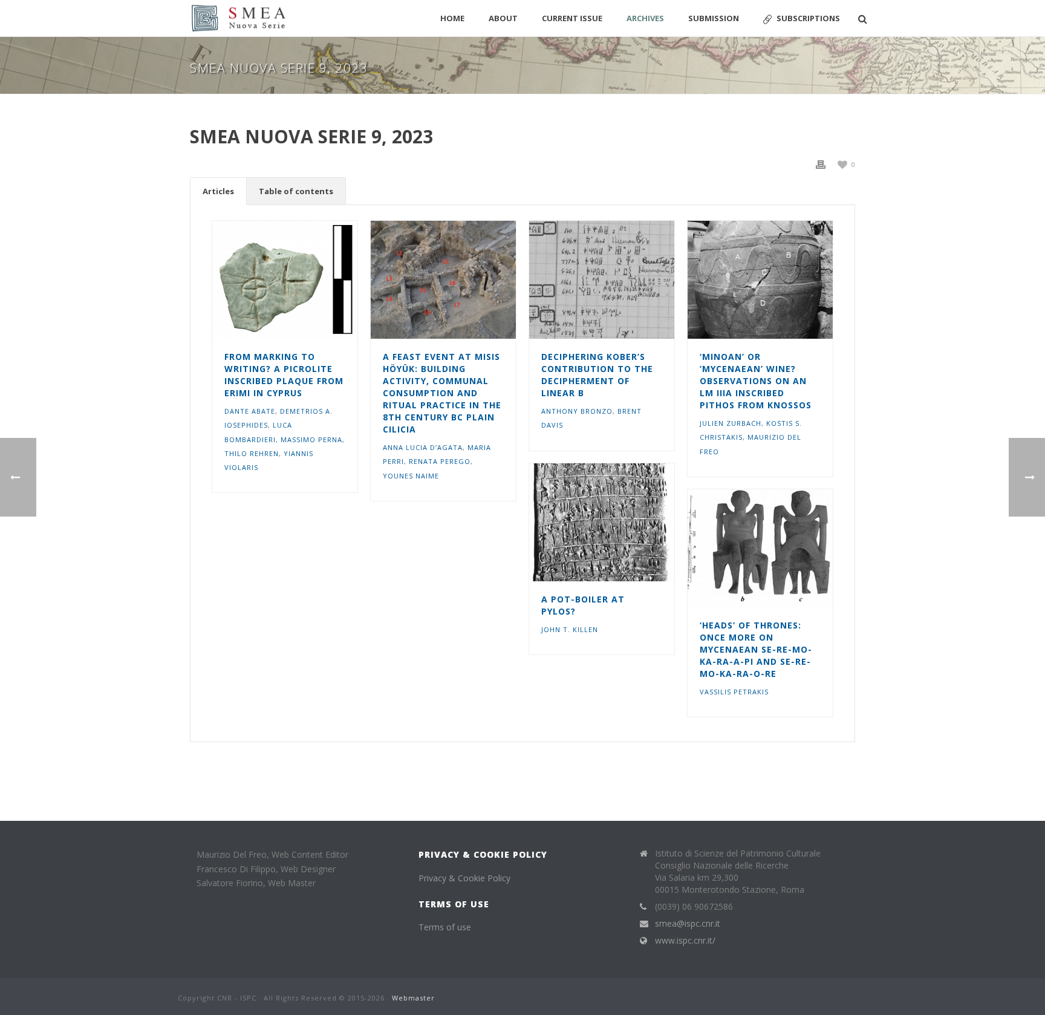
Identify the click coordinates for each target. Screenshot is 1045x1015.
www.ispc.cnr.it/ (685, 940)
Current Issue (572, 18)
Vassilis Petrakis (734, 691)
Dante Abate (249, 411)
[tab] (218, 191)
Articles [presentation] (218, 191)
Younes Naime (411, 475)
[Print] (820, 164)
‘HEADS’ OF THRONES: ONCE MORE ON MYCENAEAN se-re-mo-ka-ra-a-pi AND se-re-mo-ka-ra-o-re (756, 649)
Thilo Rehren (251, 453)
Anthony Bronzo (577, 411)
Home (452, 18)
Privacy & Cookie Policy (464, 878)
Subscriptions (808, 18)
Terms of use (444, 927)
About (503, 18)
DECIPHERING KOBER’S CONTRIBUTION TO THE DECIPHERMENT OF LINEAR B (597, 375)
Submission (713, 18)
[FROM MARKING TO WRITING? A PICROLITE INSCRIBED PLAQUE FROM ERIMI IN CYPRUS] (306, 280)
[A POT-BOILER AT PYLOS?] (623, 522)
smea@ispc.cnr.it (687, 923)
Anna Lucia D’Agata (423, 447)
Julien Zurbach (730, 423)
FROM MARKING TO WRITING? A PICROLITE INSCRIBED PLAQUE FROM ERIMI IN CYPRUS (283, 375)
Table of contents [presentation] (296, 191)
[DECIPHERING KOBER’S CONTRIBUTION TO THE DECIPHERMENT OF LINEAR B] (623, 280)
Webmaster (413, 997)
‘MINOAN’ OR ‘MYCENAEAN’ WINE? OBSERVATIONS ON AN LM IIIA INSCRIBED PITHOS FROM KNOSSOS (756, 381)
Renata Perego (439, 461)
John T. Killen (569, 629)
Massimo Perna (311, 439)
